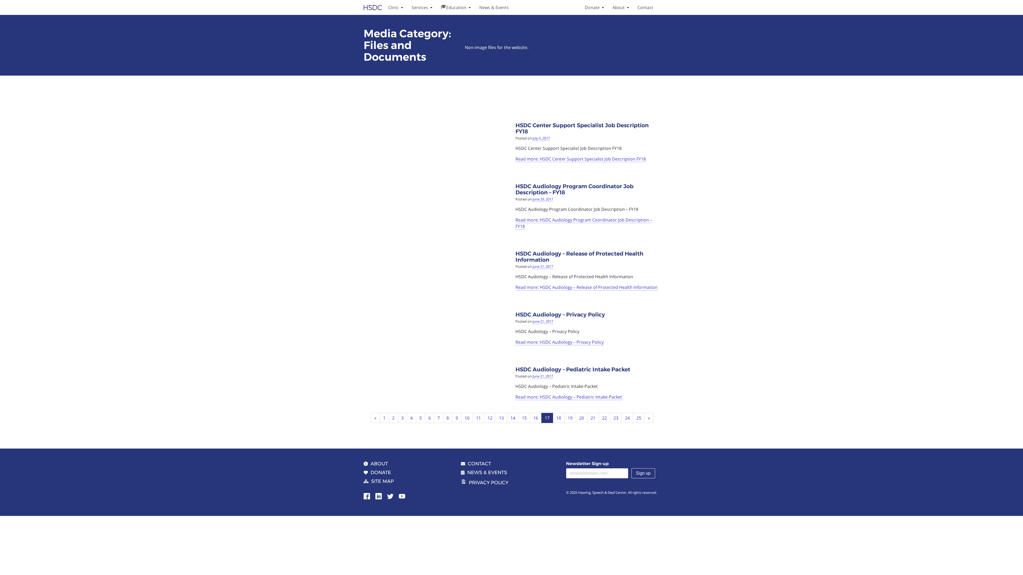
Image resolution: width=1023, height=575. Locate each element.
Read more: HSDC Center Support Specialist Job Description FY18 (580, 159)
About (618, 7)
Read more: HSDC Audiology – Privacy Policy (559, 342)
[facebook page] (367, 495)
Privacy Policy (488, 483)
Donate (592, 7)
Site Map (382, 481)
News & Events (494, 7)
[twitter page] (390, 495)
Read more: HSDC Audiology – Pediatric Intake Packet (568, 397)
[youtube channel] (402, 495)
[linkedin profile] (378, 495)
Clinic (393, 7)
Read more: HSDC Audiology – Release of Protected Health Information (586, 287)
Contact (645, 7)
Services (420, 7)
